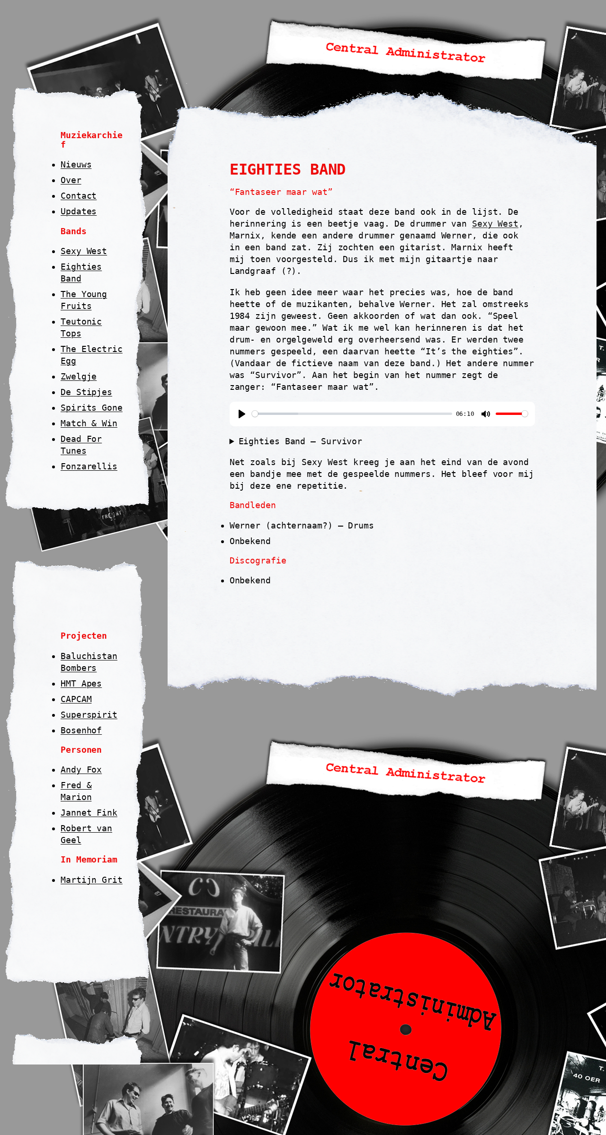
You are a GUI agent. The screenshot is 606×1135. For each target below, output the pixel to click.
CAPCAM (76, 699)
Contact (79, 196)
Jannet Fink (89, 813)
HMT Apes (81, 683)
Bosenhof (81, 730)
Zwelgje (79, 376)
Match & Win (89, 423)
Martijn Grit (92, 880)
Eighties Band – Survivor (301, 441)
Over (71, 180)
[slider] (352, 413)
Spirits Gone (92, 408)
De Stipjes (86, 392)
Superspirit (89, 715)
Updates (79, 211)
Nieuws (76, 164)
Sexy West (84, 251)
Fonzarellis (89, 466)
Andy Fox (81, 769)
